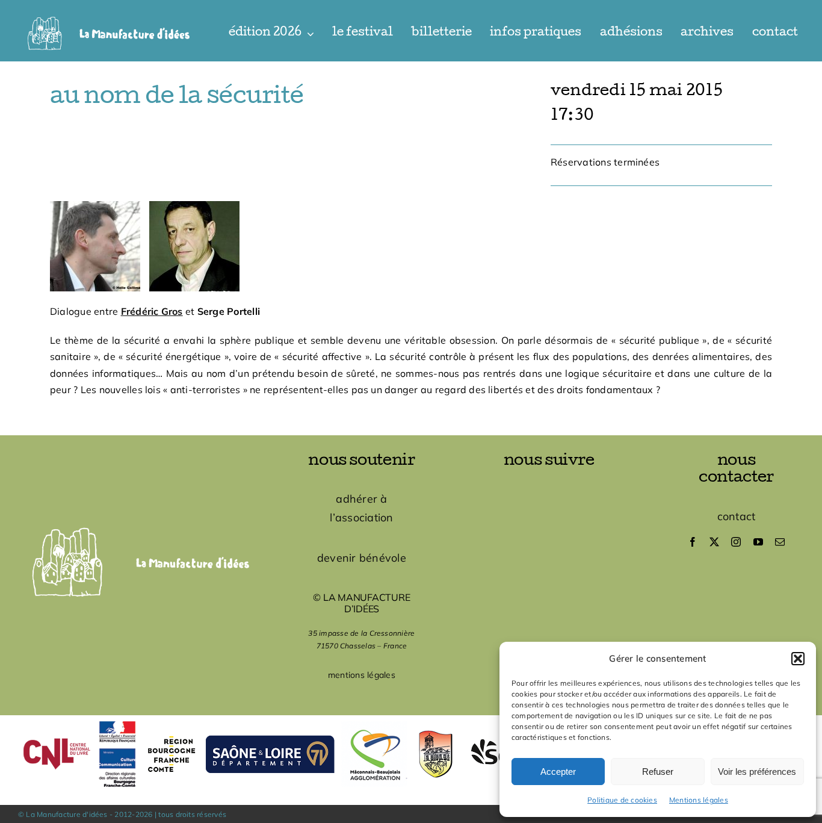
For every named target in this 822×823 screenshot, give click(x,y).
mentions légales (361, 674)
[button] (798, 659)
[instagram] (736, 542)
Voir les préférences (757, 771)
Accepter (558, 771)
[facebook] (692, 542)
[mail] (780, 542)
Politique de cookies (622, 799)
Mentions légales (698, 799)
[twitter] (714, 542)
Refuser (657, 771)
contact (736, 516)
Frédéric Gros (152, 311)
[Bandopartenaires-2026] (411, 720)
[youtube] (758, 542)
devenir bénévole (361, 558)
